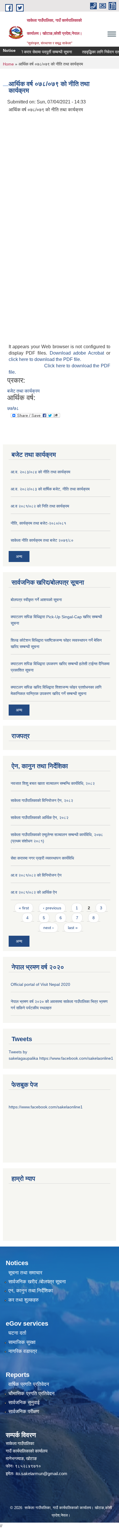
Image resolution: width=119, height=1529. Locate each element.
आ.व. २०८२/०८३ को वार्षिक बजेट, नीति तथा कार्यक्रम (50, 489)
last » (73, 927)
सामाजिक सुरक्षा (22, 1342)
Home (8, 64)
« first (24, 908)
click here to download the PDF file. (45, 359)
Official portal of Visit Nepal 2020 (40, 984)
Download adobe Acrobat (78, 353)
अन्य (19, 556)
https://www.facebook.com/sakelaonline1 (76, 1058)
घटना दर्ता (17, 1333)
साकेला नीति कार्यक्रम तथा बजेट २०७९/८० (42, 540)
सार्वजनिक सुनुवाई (24, 1402)
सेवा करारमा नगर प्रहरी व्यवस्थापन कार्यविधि (42, 858)
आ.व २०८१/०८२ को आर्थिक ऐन (34, 892)
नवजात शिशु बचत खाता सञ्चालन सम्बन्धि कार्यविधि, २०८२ (53, 783)
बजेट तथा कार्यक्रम (23, 390)
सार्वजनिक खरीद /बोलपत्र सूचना (37, 1281)
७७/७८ (13, 408)
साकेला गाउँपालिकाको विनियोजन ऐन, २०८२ (42, 800)
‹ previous (52, 908)
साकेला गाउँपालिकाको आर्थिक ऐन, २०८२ (39, 817)
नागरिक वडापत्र (22, 1351)
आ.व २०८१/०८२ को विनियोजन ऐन (36, 875)
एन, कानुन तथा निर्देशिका (30, 1290)
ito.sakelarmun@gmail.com (41, 1473)
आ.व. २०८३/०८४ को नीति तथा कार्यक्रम (40, 472)
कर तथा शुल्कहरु (23, 1300)
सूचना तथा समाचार (25, 1273)
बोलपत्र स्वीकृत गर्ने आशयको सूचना (36, 599)
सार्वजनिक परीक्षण (23, 1411)
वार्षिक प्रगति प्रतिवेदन (28, 1384)
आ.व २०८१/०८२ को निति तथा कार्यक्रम (40, 506)
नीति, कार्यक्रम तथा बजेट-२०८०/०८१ (38, 523)
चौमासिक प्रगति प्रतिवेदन (31, 1393)
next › (48, 927)
